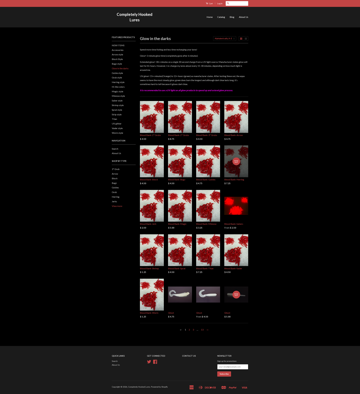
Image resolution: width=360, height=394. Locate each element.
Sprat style (117, 109)
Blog (232, 17)
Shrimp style (118, 105)
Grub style (117, 77)
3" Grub (116, 169)
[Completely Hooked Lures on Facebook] (155, 363)
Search (115, 148)
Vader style (117, 128)
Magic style (117, 91)
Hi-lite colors (118, 86)
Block (115, 178)
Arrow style (117, 54)
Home (210, 17)
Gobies (115, 187)
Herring (115, 196)
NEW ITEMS (118, 45)
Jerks (114, 201)
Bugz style (117, 63)
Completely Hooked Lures (134, 17)
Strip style (117, 114)
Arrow (115, 173)
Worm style (117, 132)
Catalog (221, 17)
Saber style (117, 100)
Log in (219, 3)
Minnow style (118, 96)
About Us (243, 17)
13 (202, 329)
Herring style (118, 82)
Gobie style (117, 73)
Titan (114, 119)
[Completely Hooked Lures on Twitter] (149, 363)
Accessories (117, 50)
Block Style (117, 59)
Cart (211, 3)
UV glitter (117, 123)
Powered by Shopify (159, 387)
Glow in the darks (120, 68)
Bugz (114, 183)
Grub (114, 192)
